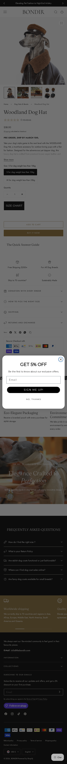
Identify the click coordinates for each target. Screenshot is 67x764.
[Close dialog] (60, 359)
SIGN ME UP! (33, 389)
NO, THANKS (33, 399)
